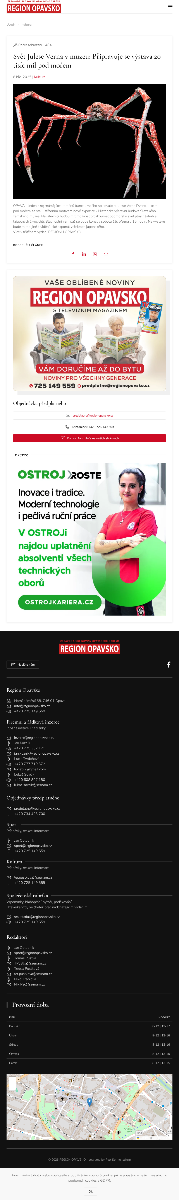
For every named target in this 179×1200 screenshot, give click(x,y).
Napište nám (26, 665)
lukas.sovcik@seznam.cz (33, 785)
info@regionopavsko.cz (32, 706)
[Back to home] (34, 6)
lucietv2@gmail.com (30, 769)
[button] (170, 6)
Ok (91, 1192)
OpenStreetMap (162, 1138)
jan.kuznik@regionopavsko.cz (36, 753)
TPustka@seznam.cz (30, 963)
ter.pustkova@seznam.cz (33, 877)
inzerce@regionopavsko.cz (34, 737)
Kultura (39, 77)
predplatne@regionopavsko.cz (92, 415)
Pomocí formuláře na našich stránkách (93, 438)
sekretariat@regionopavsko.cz (37, 916)
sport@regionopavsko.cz (33, 845)
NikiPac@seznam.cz (29, 984)
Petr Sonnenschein (118, 1160)
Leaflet (143, 1138)
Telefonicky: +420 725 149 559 (93, 427)
